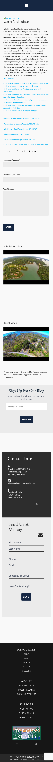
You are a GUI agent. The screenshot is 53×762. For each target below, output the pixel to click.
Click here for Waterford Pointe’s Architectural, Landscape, (26, 94)
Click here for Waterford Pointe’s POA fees (20, 110)
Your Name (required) (11, 160)
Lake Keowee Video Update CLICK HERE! (19, 139)
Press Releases (26, 689)
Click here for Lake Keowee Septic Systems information (24, 100)
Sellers (26, 670)
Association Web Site (11, 108)
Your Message (8, 189)
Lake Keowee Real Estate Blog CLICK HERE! (20, 129)
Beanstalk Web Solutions (33, 759)
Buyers (26, 666)
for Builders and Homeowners (14, 102)
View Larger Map (8, 78)
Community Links (26, 694)
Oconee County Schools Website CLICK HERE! (21, 124)
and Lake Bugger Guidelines (14, 97)
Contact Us (26, 708)
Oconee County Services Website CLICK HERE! (21, 118)
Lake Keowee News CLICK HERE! (16, 134)
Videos (26, 662)
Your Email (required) (11, 174)
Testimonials (26, 713)
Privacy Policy (26, 717)
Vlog (26, 658)
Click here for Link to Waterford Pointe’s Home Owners (24, 105)
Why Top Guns (26, 685)
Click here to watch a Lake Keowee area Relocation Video (25, 144)
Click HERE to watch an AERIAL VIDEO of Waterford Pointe (26, 83)
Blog (26, 654)
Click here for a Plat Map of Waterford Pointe (20, 86)
